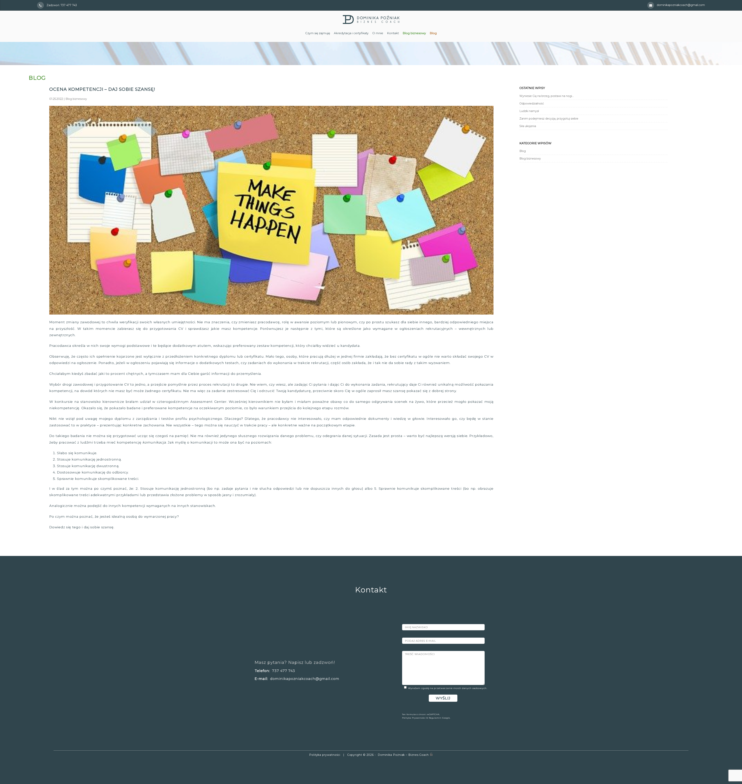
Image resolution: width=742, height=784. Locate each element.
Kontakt (393, 33)
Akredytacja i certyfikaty (351, 33)
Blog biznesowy (76, 99)
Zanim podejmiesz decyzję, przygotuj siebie (548, 118)
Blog (522, 151)
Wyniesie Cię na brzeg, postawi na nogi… (546, 96)
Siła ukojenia (527, 126)
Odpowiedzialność (531, 103)
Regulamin (435, 718)
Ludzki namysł (529, 111)
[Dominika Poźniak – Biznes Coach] (371, 23)
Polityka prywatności (324, 755)
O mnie (377, 33)
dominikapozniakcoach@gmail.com (681, 5)
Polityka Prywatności (414, 718)
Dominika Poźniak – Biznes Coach (403, 755)
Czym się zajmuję (317, 33)
